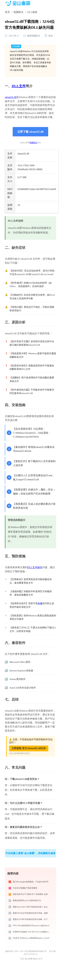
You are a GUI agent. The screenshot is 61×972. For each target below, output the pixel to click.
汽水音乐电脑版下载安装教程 (25, 888)
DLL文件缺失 (34, 567)
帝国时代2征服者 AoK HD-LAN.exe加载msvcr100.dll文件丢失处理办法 (32, 932)
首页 (7, 12)
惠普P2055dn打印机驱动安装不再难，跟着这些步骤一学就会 (32, 913)
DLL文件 (19, 86)
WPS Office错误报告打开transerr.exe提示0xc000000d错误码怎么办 (32, 925)
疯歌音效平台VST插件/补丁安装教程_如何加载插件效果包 (32, 894)
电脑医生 (19, 12)
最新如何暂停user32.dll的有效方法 (27, 900)
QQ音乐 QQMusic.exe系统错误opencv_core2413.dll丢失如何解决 (32, 938)
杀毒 (40, 603)
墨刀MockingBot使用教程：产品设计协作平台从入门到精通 (32, 882)
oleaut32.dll (10, 97)
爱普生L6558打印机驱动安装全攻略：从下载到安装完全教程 (32, 919)
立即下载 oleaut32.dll (30, 131)
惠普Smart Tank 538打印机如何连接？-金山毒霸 (32, 907)
